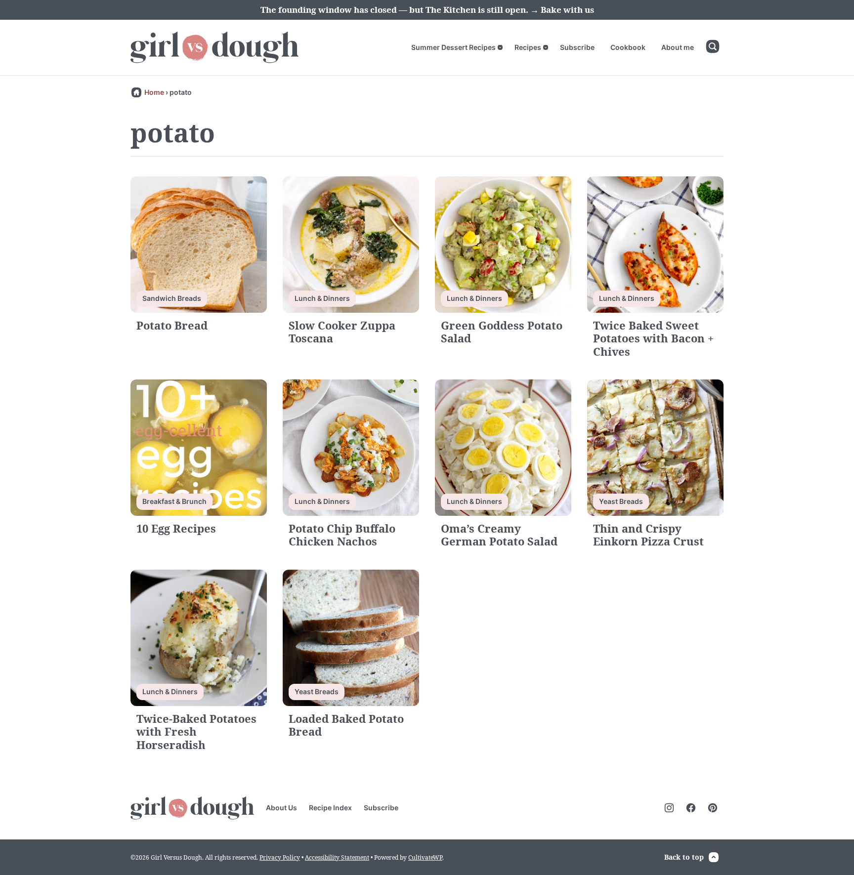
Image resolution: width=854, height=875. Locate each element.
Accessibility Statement (337, 857)
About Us (281, 807)
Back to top (684, 857)
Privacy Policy (279, 857)
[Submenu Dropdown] (500, 47)
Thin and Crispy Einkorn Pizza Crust (648, 534)
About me (677, 47)
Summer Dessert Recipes (453, 47)
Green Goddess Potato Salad (501, 331)
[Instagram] (669, 808)
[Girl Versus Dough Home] (214, 47)
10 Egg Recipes (176, 528)
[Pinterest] (713, 808)
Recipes (527, 47)
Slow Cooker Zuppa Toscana (342, 331)
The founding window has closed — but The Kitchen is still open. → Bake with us (427, 9)
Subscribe (577, 47)
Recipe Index (330, 807)
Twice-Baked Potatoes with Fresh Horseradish (196, 731)
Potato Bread (172, 325)
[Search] (713, 46)
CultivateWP (425, 857)
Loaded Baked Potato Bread (346, 725)
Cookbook (627, 47)
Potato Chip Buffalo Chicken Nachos (342, 534)
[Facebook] (691, 808)
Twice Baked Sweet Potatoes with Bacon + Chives (653, 338)
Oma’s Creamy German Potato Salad (499, 534)
